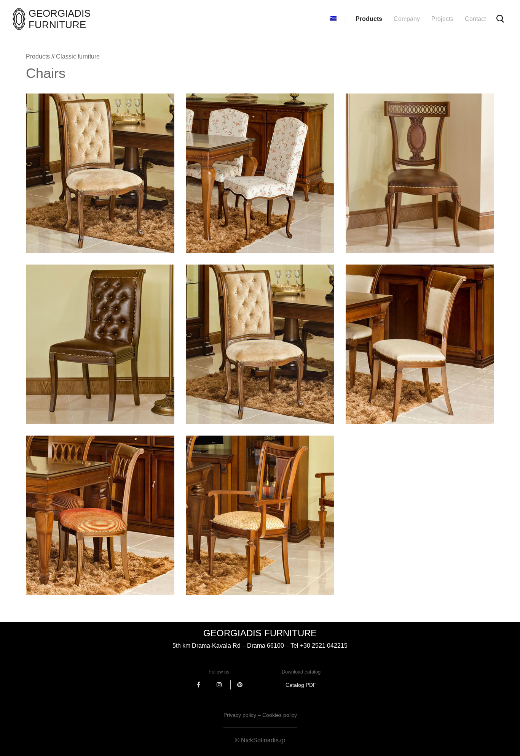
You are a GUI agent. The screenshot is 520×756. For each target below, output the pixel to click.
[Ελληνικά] (333, 19)
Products (369, 19)
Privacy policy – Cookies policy (260, 715)
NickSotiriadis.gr (263, 740)
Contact (475, 19)
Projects (442, 19)
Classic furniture (78, 56)
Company (407, 19)
